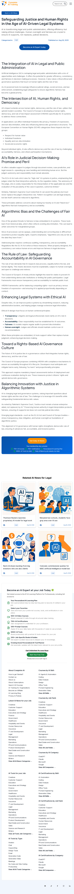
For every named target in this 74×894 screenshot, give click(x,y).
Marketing (12, 740)
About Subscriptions (16, 682)
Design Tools (13, 851)
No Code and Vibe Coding (17, 864)
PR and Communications (17, 745)
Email (10, 853)
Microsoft (42, 762)
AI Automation (44, 777)
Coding (41, 677)
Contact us (12, 677)
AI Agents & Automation (47, 674)
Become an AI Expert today (34, 47)
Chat (10, 845)
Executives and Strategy (17, 713)
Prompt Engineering (46, 688)
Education (12, 710)
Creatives (11, 705)
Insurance (12, 729)
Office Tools (43, 685)
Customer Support (15, 707)
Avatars (11, 843)
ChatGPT (42, 756)
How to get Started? (15, 674)
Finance (11, 715)
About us (11, 680)
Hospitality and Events (16, 723)
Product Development (16, 748)
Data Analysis (43, 680)
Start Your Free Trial (37, 655)
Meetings (11, 861)
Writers (11, 758)
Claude (41, 759)
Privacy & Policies (14, 696)
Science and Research (16, 756)
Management (13, 737)
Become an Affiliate (15, 690)
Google (41, 765)
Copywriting (12, 848)
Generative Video (45, 690)
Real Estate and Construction (19, 750)
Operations (12, 742)
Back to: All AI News (11, 13)
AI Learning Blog (14, 693)
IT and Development (15, 732)
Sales (10, 753)
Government (13, 718)
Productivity (12, 867)
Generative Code (14, 856)
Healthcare (12, 721)
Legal (16, 40)
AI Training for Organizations (19, 688)
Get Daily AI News (37, 441)
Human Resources (15, 726)
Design (41, 682)
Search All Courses (15, 685)
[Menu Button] (70, 4)
